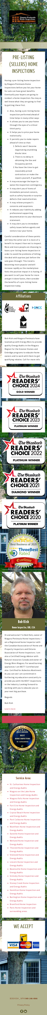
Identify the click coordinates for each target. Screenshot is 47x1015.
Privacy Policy (23, 1005)
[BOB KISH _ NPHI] (23, 16)
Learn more (10, 709)
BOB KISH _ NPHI (17, 998)
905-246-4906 (9, 3)
